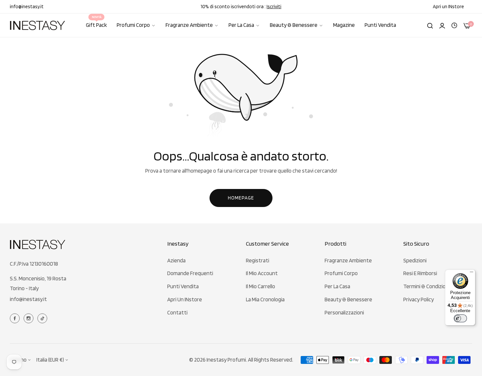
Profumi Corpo (341, 273)
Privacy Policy (418, 299)
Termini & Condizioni (426, 286)
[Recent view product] (454, 25)
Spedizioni (415, 260)
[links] (16, 318)
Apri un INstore (184, 299)
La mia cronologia (265, 299)
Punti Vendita (183, 286)
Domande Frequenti (190, 273)
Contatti (177, 312)
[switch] (460, 318)
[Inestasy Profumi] (38, 25)
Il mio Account (262, 273)
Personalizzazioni (344, 312)
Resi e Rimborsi (420, 273)
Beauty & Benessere (348, 299)
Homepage (241, 198)
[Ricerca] (430, 25)
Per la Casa (337, 286)
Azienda (176, 260)
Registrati (257, 260)
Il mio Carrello (260, 286)
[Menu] (471, 273)
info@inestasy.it (28, 299)
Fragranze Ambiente (348, 260)
